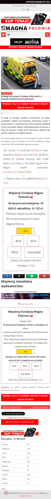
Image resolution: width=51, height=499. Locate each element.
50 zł (33, 241)
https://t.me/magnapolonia (23, 417)
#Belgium (18, 154)
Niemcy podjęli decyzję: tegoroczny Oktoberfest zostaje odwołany (12, 407)
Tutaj (31, 265)
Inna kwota (33, 252)
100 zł (14, 252)
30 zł (18, 241)
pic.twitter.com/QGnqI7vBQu (17, 172)
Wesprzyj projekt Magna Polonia (25, 47)
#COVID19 (36, 150)
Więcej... (4, 489)
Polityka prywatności (32, 493)
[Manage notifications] (6, 493)
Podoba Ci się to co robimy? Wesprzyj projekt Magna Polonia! (25, 105)
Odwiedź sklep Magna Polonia (25, 41)
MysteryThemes (25, 496)
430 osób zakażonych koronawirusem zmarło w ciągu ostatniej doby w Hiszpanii (39, 407)
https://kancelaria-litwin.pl (10, 390)
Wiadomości (6, 93)
